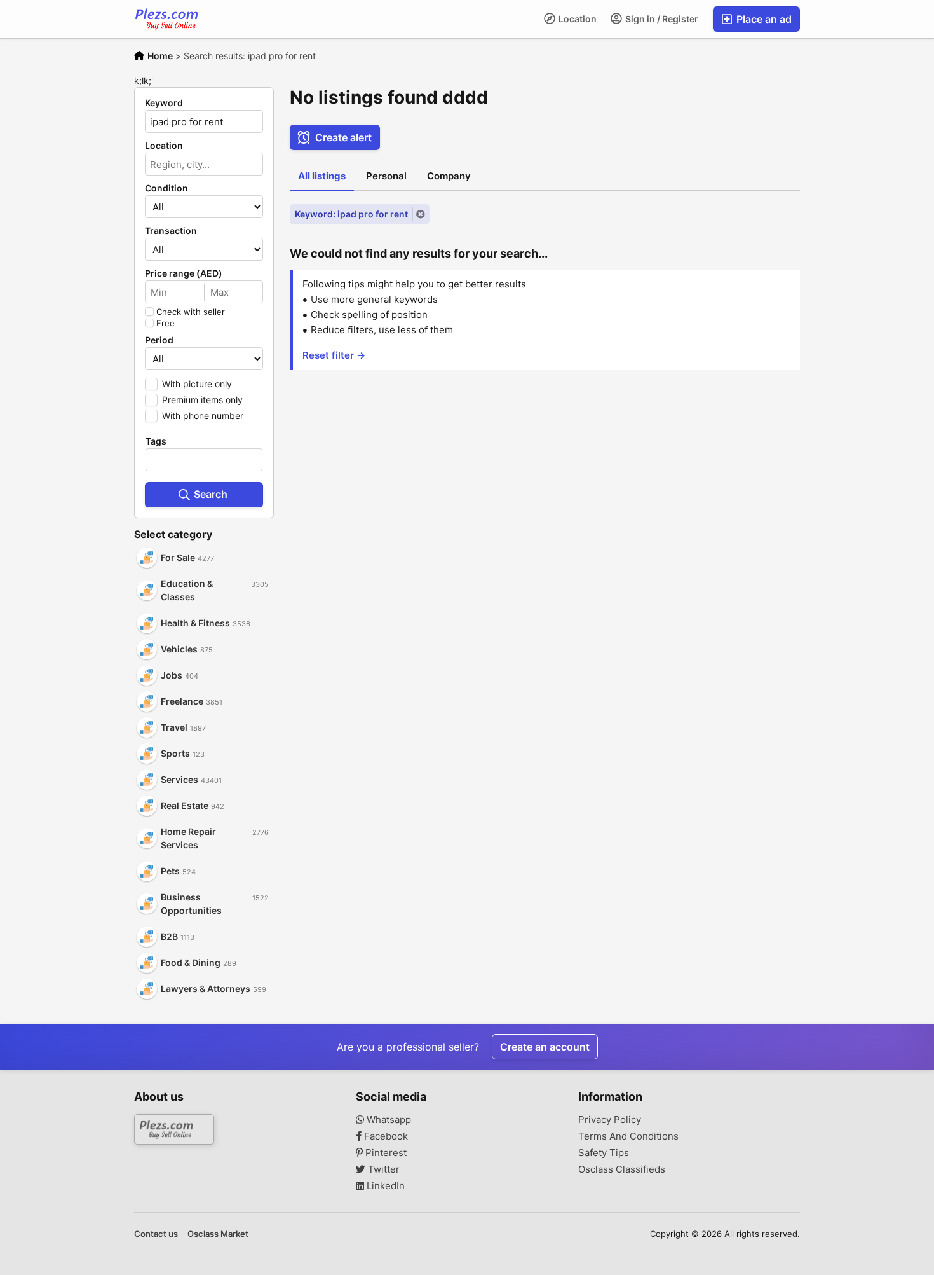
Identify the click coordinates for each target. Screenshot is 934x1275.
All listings (322, 176)
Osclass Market (217, 1234)
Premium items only (202, 399)
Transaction (171, 231)
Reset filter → (333, 355)
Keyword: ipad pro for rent (351, 214)
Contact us (156, 1234)
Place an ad (763, 19)
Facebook (385, 1136)
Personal (386, 176)
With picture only (197, 383)
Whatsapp (387, 1120)
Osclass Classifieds (621, 1169)
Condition (166, 188)
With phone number (202, 415)
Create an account (545, 1046)
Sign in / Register (660, 18)
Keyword (164, 103)
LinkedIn (384, 1186)
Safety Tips (603, 1153)
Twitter (382, 1169)
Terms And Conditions (628, 1136)
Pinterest (385, 1153)
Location (577, 18)
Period (159, 340)
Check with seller (190, 311)
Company (449, 176)
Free (165, 323)
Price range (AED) (183, 273)
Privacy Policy (609, 1120)
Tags (156, 441)
